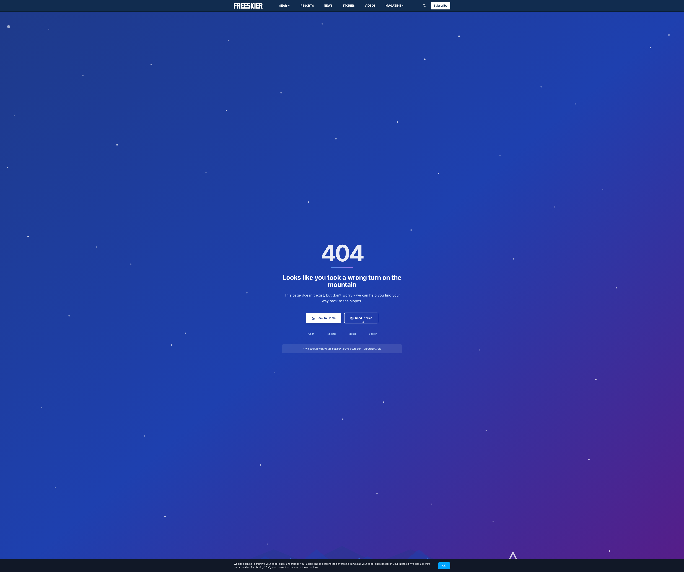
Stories (349, 5)
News (328, 5)
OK (444, 565)
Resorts (307, 5)
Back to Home (326, 318)
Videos (370, 5)
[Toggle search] (424, 5)
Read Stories (363, 318)
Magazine (393, 5)
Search (373, 333)
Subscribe (440, 5)
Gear (283, 5)
